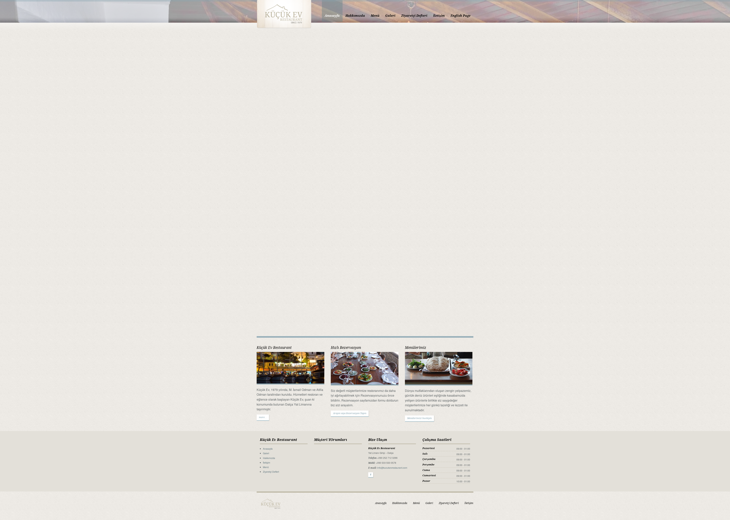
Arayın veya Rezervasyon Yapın (349, 413)
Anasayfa (332, 15)
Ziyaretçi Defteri (414, 15)
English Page (461, 15)
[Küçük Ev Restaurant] (284, 13)
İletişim (439, 15)
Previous (3, 171)
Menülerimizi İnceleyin (419, 418)
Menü (375, 15)
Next (727, 171)
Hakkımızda (355, 15)
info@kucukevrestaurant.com (392, 467)
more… (263, 417)
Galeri (390, 15)
